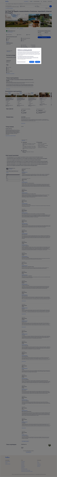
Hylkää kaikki (32, 61)
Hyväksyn (37, 61)
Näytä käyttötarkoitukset (21, 61)
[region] (28, 56)
